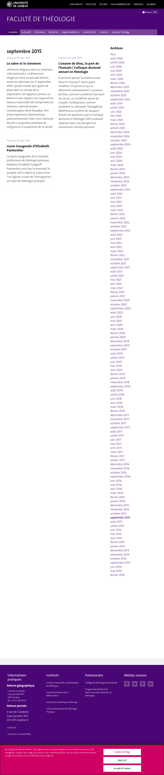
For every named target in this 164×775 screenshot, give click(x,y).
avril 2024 (116, 161)
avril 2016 (116, 489)
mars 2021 (116, 288)
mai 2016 (116, 485)
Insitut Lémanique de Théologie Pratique (61, 710)
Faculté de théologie (41, 19)
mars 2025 (116, 120)
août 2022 (116, 235)
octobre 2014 (118, 558)
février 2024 (117, 169)
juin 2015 (115, 530)
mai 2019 (116, 366)
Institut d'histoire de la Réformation (57, 694)
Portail (148, 12)
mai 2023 (116, 202)
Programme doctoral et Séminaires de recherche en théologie (98, 692)
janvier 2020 (118, 337)
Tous (113, 54)
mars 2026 (116, 79)
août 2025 (116, 103)
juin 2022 (116, 239)
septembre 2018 (120, 386)
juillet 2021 (117, 276)
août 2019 (116, 353)
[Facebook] (127, 683)
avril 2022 (116, 247)
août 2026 (116, 58)
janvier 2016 (117, 501)
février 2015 (117, 542)
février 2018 (117, 411)
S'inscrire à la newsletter (19, 734)
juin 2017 (115, 440)
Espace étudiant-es (70, 32)
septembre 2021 (120, 267)
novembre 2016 (119, 468)
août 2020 (116, 312)
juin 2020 (116, 317)
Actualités (13, 32)
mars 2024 (116, 165)
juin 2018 (116, 399)
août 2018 (116, 390)
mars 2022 (116, 251)
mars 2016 (116, 493)
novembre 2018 (119, 382)
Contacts (104, 32)
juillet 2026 (117, 62)
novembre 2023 (119, 181)
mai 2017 (115, 444)
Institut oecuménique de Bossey (62, 702)
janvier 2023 (117, 218)
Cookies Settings (122, 752)
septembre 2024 (120, 144)
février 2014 (117, 575)
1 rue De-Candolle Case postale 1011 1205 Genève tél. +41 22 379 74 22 (17, 695)
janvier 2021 (117, 296)
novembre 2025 (119, 91)
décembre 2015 (119, 505)
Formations (40, 32)
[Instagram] (142, 683)
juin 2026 (116, 66)
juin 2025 (116, 112)
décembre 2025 (119, 87)
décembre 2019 (119, 341)
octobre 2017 (118, 423)
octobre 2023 (118, 185)
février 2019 (117, 374)
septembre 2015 (120, 517)
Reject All (122, 760)
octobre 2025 (118, 95)
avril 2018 (116, 403)
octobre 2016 (118, 472)
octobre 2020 (118, 304)
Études (103, 4)
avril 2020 (116, 325)
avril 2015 (116, 538)
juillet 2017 (117, 435)
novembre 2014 (119, 554)
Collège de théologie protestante (101, 682)
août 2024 (116, 148)
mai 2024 (116, 157)
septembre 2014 (120, 563)
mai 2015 (115, 534)
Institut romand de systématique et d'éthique (62, 684)
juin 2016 (116, 481)
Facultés (91, 4)
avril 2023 (116, 206)
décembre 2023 (119, 177)
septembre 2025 (120, 99)
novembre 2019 (119, 345)
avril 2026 (116, 75)
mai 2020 (116, 321)
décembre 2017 (119, 415)
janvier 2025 (117, 128)
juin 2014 (116, 567)
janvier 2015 (117, 546)
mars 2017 (116, 452)
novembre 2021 (119, 259)
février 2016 (117, 497)
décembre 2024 (119, 132)
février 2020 (117, 333)
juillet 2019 (117, 358)
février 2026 (117, 83)
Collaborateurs (120, 4)
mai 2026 (116, 71)
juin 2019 (116, 362)
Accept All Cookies (122, 768)
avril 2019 (116, 370)
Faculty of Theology (120, 32)
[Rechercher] (155, 12)
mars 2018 (116, 407)
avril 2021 (116, 284)
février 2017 (117, 456)
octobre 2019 (118, 349)
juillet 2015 (117, 526)
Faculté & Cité (89, 32)
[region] (82, 760)
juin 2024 (116, 153)
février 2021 (117, 292)
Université (76, 4)
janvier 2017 (117, 460)
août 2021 (116, 271)
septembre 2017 (120, 427)
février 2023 (117, 214)
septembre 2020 (120, 308)
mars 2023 (116, 210)
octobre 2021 (118, 263)
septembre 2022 (120, 230)
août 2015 (116, 522)
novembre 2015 (119, 509)
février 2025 (117, 124)
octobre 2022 (118, 226)
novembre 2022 (119, 222)
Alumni (151, 4)
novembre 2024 (120, 136)
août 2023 (116, 194)
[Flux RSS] (150, 683)
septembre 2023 (120, 189)
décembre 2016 (119, 464)
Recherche (53, 32)
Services (139, 4)
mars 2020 (116, 329)
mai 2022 (116, 243)
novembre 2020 (120, 300)
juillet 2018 (117, 394)
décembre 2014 (119, 550)
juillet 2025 (117, 107)
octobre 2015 (118, 513)
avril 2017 (116, 448)
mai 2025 (116, 116)
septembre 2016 (120, 476)
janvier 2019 (117, 378)
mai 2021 (115, 280)
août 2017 (116, 431)
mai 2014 (116, 571)
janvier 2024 (117, 173)
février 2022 (117, 255)
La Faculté (26, 32)
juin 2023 (116, 198)
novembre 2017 (119, 419)
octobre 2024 (118, 140)
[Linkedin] (134, 683)
